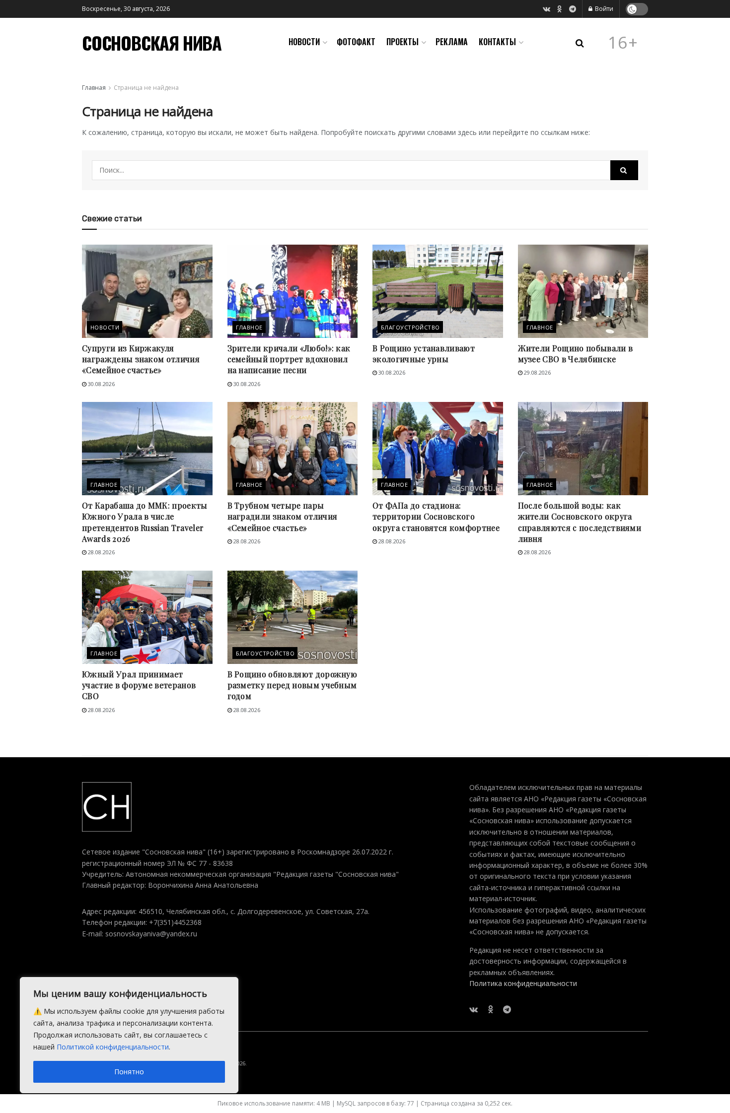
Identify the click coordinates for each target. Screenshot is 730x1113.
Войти (603, 8)
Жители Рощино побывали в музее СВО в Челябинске (575, 353)
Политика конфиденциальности (523, 983)
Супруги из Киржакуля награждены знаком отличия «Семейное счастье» (141, 359)
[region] (129, 1035)
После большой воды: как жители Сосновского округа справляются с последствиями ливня (580, 522)
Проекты (402, 42)
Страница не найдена (146, 87)
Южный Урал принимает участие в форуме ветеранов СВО (139, 685)
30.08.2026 (100, 384)
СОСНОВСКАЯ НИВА (151, 43)
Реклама (452, 42)
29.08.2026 (536, 372)
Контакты (497, 42)
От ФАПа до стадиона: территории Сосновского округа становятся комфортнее (436, 516)
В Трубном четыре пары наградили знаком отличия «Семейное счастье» (282, 516)
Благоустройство (410, 327)
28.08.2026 (100, 552)
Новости (304, 42)
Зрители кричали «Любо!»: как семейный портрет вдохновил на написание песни (289, 359)
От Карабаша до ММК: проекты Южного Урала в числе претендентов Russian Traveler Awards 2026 (145, 522)
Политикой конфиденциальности (113, 1046)
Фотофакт (356, 42)
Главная (94, 87)
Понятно (129, 1071)
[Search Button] (624, 170)
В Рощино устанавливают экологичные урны (423, 353)
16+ (623, 43)
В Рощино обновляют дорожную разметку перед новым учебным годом (292, 685)
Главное (249, 327)
